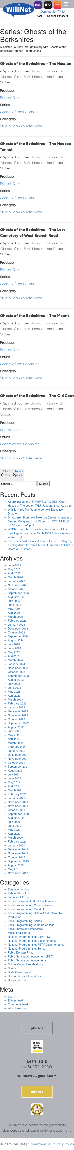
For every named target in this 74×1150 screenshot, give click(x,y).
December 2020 (18, 802)
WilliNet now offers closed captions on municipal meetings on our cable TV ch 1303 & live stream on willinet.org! (40, 533)
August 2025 (16, 597)
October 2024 (16, 632)
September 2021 (18, 766)
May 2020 (14, 829)
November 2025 (18, 585)
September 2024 (18, 636)
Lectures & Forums (20, 897)
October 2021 (16, 762)
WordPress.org (17, 1008)
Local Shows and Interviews (25, 929)
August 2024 (16, 640)
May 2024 (14, 652)
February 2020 (17, 841)
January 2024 (16, 664)
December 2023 (18, 668)
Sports (12, 968)
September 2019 (18, 861)
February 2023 (17, 703)
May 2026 (14, 569)
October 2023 (16, 672)
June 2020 (14, 826)
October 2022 (16, 719)
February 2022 (17, 747)
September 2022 (18, 723)
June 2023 (14, 687)
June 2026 (14, 565)
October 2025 (16, 589)
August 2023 (16, 680)
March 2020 (15, 837)
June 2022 (14, 731)
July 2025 (14, 601)
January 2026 (16, 581)
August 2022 (16, 727)
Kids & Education (18, 893)
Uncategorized (17, 980)
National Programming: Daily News (29, 937)
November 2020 (18, 806)
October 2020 (16, 810)
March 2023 (15, 699)
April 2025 (14, 613)
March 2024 (15, 660)
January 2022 (16, 751)
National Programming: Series (26, 948)
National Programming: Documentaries (32, 941)
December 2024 (18, 628)
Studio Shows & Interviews (21, 126)
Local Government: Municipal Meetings (32, 901)
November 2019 (18, 853)
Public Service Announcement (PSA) (30, 956)
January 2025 (16, 624)
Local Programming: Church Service (30, 905)
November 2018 (18, 873)
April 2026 (14, 573)
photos (37, 1028)
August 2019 (16, 865)
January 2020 (16, 845)
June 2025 (14, 605)
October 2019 (16, 857)
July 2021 (14, 774)
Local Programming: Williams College (31, 925)
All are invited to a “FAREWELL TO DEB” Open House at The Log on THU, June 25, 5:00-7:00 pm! (40, 503)
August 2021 (16, 770)
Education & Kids (18, 889)
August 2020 (16, 818)
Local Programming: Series (25, 921)
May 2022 (14, 735)
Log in (12, 996)
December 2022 (18, 711)
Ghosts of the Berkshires (19, 112)
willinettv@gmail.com (37, 1075)
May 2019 (14, 869)
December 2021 (18, 755)
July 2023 (14, 684)
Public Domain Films (20, 952)
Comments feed (18, 1004)
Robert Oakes (11, 97)
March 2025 (15, 616)
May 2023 (14, 691)
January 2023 (16, 707)
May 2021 (14, 782)
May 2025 (14, 609)
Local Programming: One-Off (26, 909)
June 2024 (14, 648)
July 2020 (14, 822)
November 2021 (18, 758)
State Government (19, 972)
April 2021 (14, 786)
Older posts (6, 473)
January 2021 (16, 798)
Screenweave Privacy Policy (51, 1144)
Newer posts (19, 473)
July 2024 (14, 644)
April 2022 (14, 739)
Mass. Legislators (19, 933)
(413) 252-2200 (37, 1067)
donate (37, 1091)
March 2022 (15, 743)
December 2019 (18, 849)
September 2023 (18, 676)
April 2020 (14, 833)
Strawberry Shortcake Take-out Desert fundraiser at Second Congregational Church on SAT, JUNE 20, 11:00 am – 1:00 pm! (40, 521)
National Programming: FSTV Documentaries (36, 944)
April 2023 (14, 695)
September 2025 (18, 593)
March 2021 (15, 790)
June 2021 (14, 778)
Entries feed (15, 1000)
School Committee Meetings (25, 964)
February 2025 (17, 620)
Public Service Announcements (27, 960)
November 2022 (18, 715)
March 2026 (15, 577)
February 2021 (17, 794)
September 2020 (18, 814)
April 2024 (14, 656)
